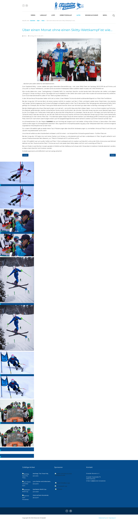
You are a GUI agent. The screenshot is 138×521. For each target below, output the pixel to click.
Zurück (25, 155)
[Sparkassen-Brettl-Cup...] (26, 491)
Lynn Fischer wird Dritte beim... (42, 481)
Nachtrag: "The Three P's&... (41, 473)
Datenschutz (103, 518)
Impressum (112, 518)
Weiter (113, 155)
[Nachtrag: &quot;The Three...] (26, 476)
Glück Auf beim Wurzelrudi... (41, 495)
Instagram (26, 5)
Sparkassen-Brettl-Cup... (40, 489)
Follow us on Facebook (23, 5)
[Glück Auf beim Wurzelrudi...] (26, 498)
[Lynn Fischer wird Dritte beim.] (26, 484)
